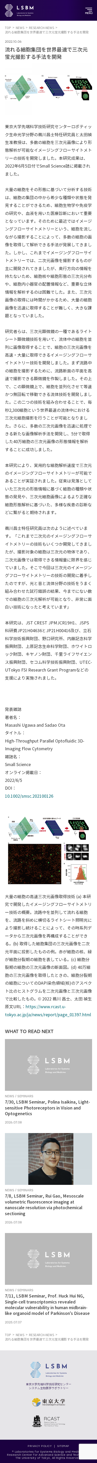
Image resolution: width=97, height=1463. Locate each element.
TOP (8, 28)
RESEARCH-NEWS (41, 28)
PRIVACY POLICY (40, 1446)
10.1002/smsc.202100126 (29, 796)
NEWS (20, 28)
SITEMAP (63, 1446)
